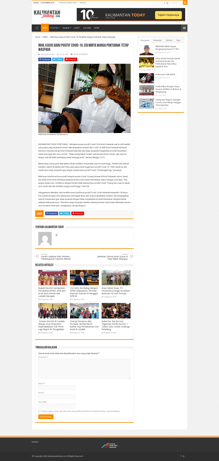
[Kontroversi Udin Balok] (146, 78)
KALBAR (66, 28)
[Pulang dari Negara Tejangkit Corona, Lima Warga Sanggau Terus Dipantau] (146, 103)
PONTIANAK (83, 54)
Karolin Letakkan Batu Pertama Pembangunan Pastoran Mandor (56, 256)
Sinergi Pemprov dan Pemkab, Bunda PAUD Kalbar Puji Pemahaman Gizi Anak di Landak (84, 325)
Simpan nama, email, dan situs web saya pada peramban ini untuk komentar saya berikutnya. (80, 411)
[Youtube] (167, 3)
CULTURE (87, 28)
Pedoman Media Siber (68, 3)
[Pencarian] (185, 2)
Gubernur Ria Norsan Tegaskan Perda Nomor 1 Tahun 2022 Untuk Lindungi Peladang (116, 325)
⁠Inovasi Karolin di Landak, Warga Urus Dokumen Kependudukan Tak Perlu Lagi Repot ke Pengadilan (51, 325)
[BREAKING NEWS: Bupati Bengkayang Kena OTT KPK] (146, 50)
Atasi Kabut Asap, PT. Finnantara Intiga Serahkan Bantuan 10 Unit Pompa (116, 291)
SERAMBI (37, 27)
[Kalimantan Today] (47, 14)
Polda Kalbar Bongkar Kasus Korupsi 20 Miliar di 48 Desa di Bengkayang (168, 89)
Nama (41, 383)
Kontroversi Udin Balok (165, 74)
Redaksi (83, 3)
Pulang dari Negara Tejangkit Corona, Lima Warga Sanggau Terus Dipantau (168, 102)
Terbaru (169, 40)
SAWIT (77, 28)
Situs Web (42, 402)
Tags (178, 40)
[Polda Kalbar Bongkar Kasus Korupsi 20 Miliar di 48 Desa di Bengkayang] (146, 90)
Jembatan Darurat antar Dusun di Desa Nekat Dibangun (112, 256)
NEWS (44, 28)
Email (41, 393)
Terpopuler (145, 40)
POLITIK (54, 28)
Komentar (43, 357)
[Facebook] (165, 3)
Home (37, 37)
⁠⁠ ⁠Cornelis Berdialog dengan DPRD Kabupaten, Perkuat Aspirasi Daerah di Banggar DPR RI (84, 292)
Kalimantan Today (47, 54)
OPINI (96, 28)
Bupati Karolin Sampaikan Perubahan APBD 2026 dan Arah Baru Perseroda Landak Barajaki (52, 292)
